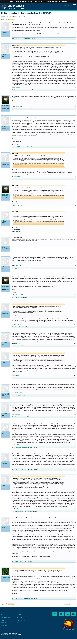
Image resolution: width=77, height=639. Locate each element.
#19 (75, 558)
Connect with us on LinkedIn (73, 614)
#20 (75, 595)
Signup (69, 5)
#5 (75, 176)
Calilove (4, 54)
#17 (75, 466)
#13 (75, 375)
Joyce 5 (13, 146)
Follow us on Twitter (61, 614)
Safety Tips (4, 625)
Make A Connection (5, 617)
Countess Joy (18, 38)
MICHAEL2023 (5, 106)
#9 (75, 265)
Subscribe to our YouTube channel (67, 614)
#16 (75, 444)
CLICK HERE (56, 2)
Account (19, 614)
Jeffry (23, 345)
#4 (75, 144)
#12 (75, 343)
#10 (75, 294)
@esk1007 (14, 491)
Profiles (3, 620)
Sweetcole (14, 89)
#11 (75, 324)
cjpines (19, 108)
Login (65, 5)
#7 (75, 231)
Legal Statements (21, 620)
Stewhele (19, 16)
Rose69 (23, 38)
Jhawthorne (14, 345)
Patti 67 (13, 38)
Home (2, 612)
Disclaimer (19, 617)
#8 (75, 245)
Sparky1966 (5, 394)
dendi (3, 527)
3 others (29, 178)
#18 (75, 508)
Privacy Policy (20, 623)
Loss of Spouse (10, 16)
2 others (30, 89)
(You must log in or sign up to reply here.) (67, 604)
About (2, 614)
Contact (19, 612)
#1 (75, 36)
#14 (75, 392)
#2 (75, 87)
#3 (75, 106)
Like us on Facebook (54, 614)
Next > (13, 19)
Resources (3, 623)
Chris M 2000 (14, 297)
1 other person (30, 38)
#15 (75, 414)
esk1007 (4, 342)
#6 (75, 205)
